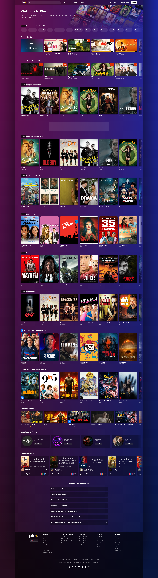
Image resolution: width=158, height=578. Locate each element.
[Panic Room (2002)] (30, 309)
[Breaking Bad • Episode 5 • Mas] (79, 47)
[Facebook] (82, 567)
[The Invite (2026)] (49, 193)
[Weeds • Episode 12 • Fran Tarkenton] (102, 71)
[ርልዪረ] (35, 441)
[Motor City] (55, 419)
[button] (140, 30)
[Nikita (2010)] (108, 102)
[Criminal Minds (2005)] (108, 348)
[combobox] (45, 2)
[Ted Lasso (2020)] (30, 348)
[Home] (23, 2)
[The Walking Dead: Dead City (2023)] (30, 387)
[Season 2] (32, 419)
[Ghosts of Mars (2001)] (108, 270)
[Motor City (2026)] (69, 387)
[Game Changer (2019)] (89, 348)
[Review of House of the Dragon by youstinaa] (64, 462)
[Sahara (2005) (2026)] (126, 47)
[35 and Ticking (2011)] (108, 231)
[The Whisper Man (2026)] (128, 387)
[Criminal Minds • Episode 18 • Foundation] (32, 71)
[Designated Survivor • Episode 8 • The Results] (126, 71)
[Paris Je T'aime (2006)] (69, 231)
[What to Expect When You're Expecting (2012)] (89, 309)
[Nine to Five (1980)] (49, 387)
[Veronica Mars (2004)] (49, 102)
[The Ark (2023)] (69, 102)
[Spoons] (95, 441)
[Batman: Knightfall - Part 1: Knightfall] (126, 419)
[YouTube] (89, 567)
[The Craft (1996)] (69, 154)
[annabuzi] (22, 469)
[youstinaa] (52, 469)
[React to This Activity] (23, 474)
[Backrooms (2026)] (69, 193)
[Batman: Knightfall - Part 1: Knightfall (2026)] (108, 387)
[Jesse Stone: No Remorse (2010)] (128, 309)
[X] (75, 567)
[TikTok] (72, 567)
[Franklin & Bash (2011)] (30, 102)
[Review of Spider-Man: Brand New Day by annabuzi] (35, 462)
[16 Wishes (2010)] (49, 231)
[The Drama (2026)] (89, 193)
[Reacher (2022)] (49, 348)
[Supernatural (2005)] (128, 348)
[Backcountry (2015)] (69, 270)
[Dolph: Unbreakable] (102, 419)
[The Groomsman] (79, 419)
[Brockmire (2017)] (69, 309)
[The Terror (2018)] (128, 102)
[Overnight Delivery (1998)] (30, 231)
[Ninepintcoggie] (81, 469)
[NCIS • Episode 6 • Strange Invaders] (55, 71)
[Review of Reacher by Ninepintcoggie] (93, 462)
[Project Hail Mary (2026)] (108, 193)
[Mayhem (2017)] (30, 270)
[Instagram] (69, 567)
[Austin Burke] (65, 441)
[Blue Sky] (79, 567)
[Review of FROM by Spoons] (122, 462)
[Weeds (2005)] (89, 102)
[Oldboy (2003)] (49, 154)
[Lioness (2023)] (69, 348)
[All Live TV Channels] (32, 47)
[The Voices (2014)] (89, 270)
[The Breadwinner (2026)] (30, 193)
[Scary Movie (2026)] (128, 193)
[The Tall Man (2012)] (49, 270)
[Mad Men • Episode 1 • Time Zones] (102, 47)
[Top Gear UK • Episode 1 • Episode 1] (79, 71)
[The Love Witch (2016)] (89, 231)
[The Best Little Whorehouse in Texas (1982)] (89, 387)
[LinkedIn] (85, 567)
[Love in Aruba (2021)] (128, 231)
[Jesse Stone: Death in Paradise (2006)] (108, 309)
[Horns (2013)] (128, 270)
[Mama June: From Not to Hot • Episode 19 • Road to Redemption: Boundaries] (55, 47)
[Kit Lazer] (126, 441)
